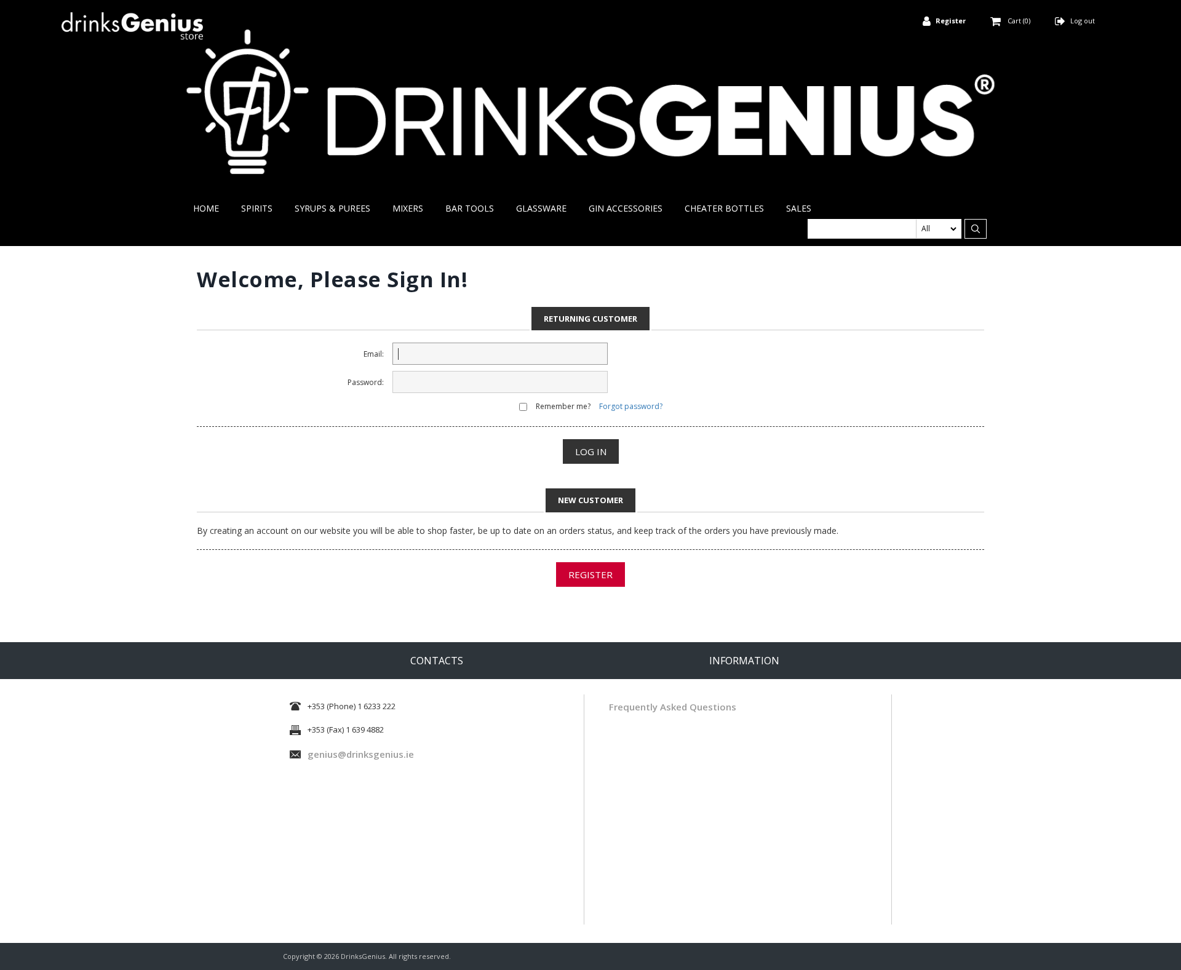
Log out (1082, 20)
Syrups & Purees (332, 208)
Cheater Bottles (724, 208)
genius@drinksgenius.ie (361, 754)
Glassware (541, 208)
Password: (366, 382)
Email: (374, 354)
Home (206, 208)
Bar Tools (469, 208)
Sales (798, 208)
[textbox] (884, 229)
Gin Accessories (625, 208)
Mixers (407, 208)
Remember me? (563, 406)
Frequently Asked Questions (672, 707)
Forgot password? (630, 406)
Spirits (256, 208)
